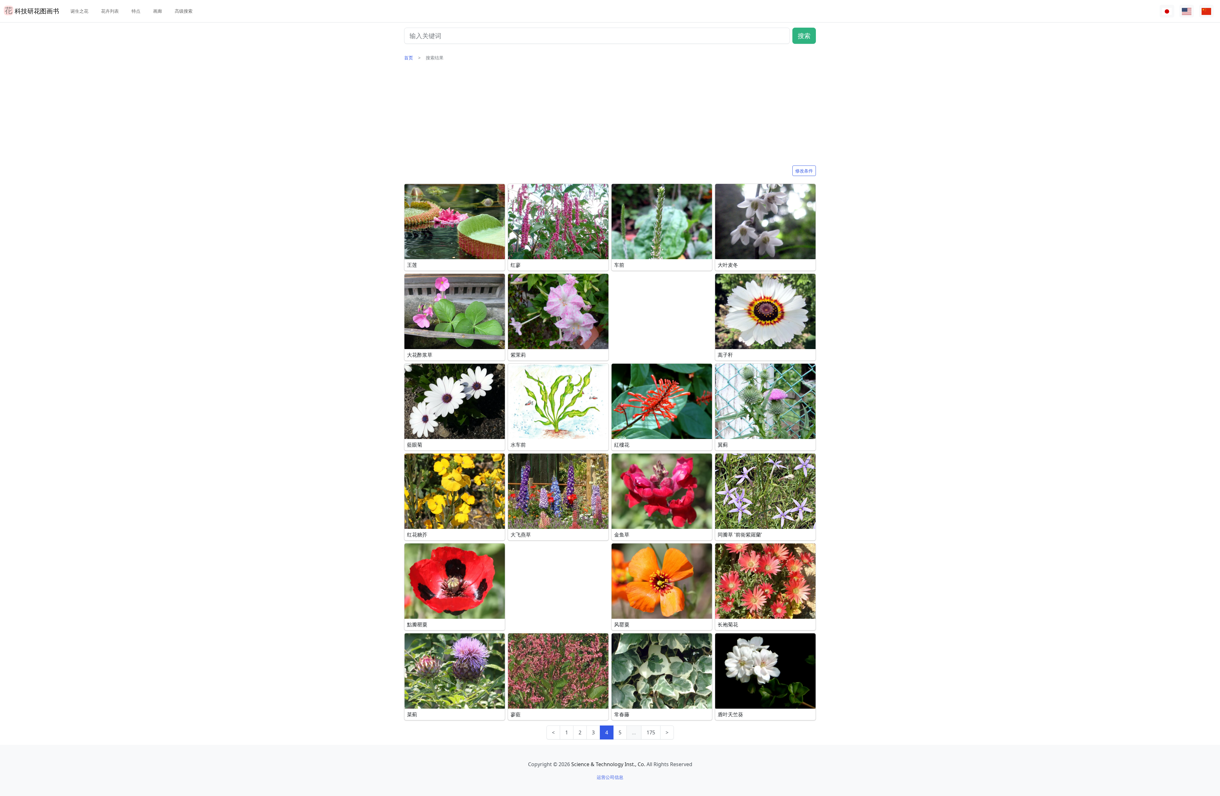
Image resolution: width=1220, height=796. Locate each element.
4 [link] (606, 732)
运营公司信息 (610, 777)
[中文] (1206, 11)
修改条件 (804, 171)
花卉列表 (110, 11)
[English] (1186, 11)
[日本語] (1167, 11)
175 (651, 732)
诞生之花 (79, 11)
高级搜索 (184, 11)
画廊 (157, 11)
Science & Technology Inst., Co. (608, 764)
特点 (136, 11)
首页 (408, 58)
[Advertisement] (610, 115)
